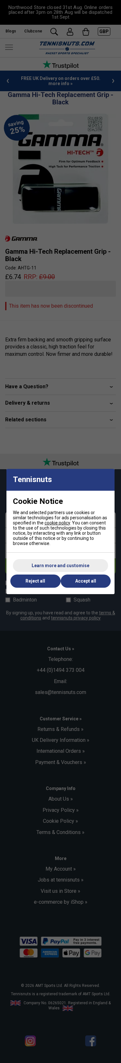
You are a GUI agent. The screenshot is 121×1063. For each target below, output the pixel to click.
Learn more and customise (60, 565)
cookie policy (57, 522)
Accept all (85, 581)
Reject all (35, 581)
